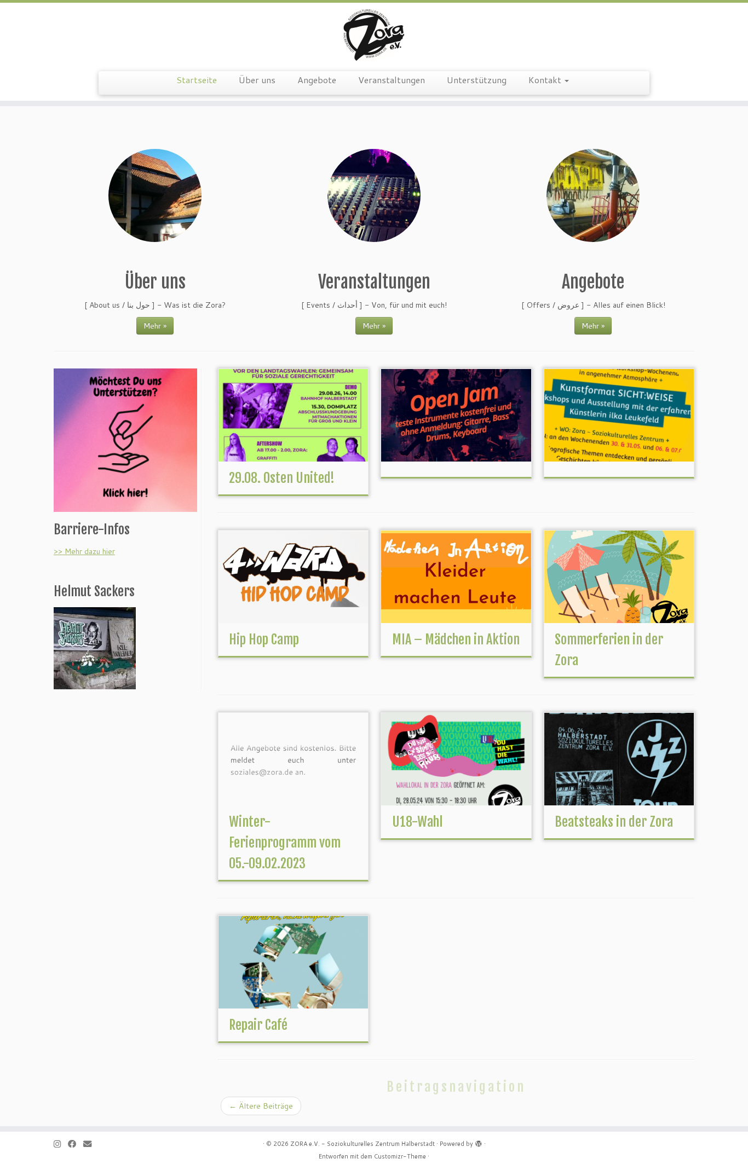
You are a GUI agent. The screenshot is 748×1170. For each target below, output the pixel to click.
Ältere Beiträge (261, 1105)
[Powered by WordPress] (478, 1141)
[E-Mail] (91, 1144)
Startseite (196, 79)
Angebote (316, 79)
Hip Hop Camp (264, 639)
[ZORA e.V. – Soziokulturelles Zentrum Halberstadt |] (374, 35)
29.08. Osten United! (282, 478)
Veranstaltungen (391, 79)
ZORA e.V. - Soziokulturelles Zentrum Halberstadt (362, 1143)
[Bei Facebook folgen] (75, 1144)
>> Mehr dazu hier (84, 551)
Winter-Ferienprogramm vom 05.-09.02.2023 (285, 843)
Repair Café (258, 1025)
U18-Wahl (417, 822)
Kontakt (545, 79)
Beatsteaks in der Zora (614, 822)
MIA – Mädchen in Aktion (456, 639)
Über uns (257, 79)
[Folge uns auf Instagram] (61, 1144)
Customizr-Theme (400, 1156)
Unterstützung (477, 79)
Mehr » (154, 325)
